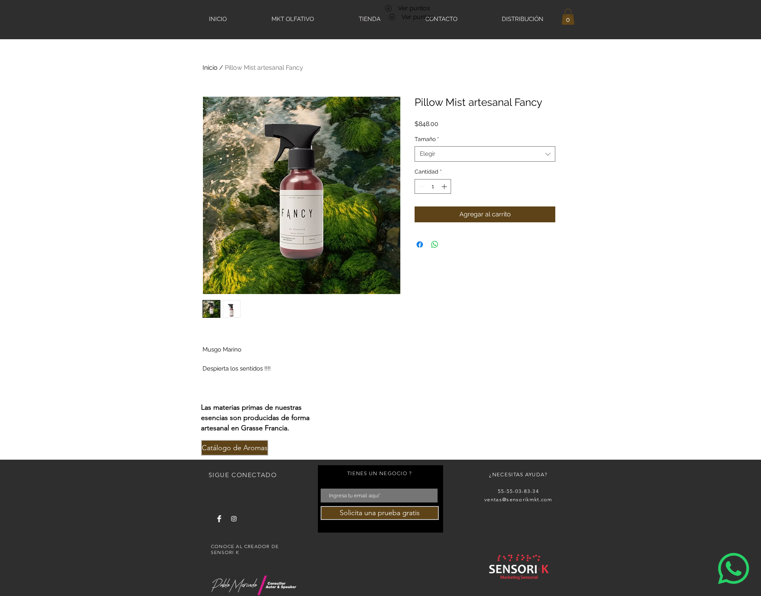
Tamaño (427, 139)
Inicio (210, 67)
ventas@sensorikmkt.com (518, 499)
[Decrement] (421, 186)
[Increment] (445, 186)
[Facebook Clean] (219, 518)
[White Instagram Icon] (233, 518)
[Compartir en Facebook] (419, 244)
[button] (568, 17)
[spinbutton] (433, 186)
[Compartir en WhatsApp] (435, 244)
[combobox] (485, 154)
